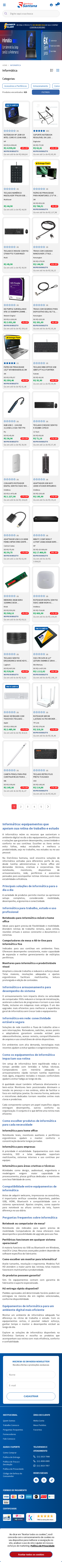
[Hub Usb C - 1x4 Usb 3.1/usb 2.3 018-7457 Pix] (16, 405)
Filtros (46, 92)
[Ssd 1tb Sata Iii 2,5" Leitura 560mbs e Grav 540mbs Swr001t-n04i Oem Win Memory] (45, 637)
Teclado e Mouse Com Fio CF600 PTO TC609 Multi (16, 252)
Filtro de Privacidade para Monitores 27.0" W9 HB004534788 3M (45, 194)
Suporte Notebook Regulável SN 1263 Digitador (42, 136)
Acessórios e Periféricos (15, 86)
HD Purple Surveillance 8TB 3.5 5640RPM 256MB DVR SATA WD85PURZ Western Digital (15, 310)
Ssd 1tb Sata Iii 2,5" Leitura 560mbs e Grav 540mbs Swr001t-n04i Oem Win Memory (45, 659)
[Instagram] (44, 1480)
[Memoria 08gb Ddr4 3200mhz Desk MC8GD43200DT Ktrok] (16, 579)
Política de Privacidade (42, 1545)
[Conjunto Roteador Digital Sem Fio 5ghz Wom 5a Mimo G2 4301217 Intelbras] (16, 463)
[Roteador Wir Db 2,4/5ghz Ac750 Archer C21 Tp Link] (45, 696)
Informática (15, 65)
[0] (56, 4)
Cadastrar (31, 1396)
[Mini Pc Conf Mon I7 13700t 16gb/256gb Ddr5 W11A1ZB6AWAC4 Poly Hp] (45, 519)
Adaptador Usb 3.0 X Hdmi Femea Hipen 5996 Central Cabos (16, 540)
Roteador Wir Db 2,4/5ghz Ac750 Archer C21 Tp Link (44, 717)
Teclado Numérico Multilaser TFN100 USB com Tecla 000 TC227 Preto (14, 194)
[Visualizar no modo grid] (58, 70)
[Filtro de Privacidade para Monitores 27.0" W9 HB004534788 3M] (45, 172)
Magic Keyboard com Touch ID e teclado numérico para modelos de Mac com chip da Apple (16, 717)
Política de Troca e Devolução (11, 1463)
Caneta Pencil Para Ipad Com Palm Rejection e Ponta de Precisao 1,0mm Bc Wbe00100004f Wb (16, 776)
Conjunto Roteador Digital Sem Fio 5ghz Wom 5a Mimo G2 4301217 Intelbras (16, 485)
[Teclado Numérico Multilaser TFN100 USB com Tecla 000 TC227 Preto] (16, 172)
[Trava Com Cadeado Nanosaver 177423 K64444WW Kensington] (45, 230)
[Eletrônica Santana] (27, 5)
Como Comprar (10, 1452)
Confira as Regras (37, 27)
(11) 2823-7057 (43, 1465)
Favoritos (37, 1429)
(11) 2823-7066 (43, 1456)
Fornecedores (9, 1434)
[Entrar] (51, 5)
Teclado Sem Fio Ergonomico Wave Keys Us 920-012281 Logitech (15, 659)
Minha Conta (38, 1420)
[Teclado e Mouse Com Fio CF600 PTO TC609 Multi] (16, 230)
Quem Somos (9, 1420)
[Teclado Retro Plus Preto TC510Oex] (45, 754)
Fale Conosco (9, 1438)
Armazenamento (40, 86)
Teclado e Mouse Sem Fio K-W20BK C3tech (45, 426)
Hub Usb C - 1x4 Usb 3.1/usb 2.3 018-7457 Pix (14, 426)
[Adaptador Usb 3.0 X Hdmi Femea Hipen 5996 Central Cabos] (16, 519)
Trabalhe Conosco (11, 1425)
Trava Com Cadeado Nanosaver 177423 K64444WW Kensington (44, 252)
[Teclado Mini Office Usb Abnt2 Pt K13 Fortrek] (45, 346)
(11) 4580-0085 (43, 1461)
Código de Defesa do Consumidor (12, 1475)
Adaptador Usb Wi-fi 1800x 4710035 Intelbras (44, 484)
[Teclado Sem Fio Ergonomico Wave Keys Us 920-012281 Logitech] (16, 637)
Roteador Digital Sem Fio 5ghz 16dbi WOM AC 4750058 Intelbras (45, 601)
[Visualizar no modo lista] (52, 70)
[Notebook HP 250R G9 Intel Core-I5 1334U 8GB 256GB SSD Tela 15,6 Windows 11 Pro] (16, 114)
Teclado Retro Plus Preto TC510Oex (43, 775)
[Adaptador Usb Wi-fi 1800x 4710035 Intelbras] (45, 463)
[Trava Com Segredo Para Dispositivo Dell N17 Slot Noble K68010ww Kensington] (45, 288)
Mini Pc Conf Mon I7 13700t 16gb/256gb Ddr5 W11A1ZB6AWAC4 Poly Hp (45, 540)
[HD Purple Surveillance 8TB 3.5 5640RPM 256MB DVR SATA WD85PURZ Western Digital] (16, 288)
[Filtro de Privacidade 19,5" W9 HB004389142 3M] (16, 346)
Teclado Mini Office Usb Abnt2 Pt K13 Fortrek (44, 368)
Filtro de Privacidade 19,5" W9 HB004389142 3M (15, 368)
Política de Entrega (11, 1457)
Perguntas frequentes (13, 1429)
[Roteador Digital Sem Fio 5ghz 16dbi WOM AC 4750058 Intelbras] (45, 579)
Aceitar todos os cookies (31, 1554)
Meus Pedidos (39, 1425)
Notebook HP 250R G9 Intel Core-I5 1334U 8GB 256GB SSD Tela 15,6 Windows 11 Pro (15, 136)
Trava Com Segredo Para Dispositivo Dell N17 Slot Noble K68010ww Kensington (45, 310)
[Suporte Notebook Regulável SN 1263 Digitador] (45, 114)
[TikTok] (51, 1480)
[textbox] (31, 13)
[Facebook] (36, 1480)
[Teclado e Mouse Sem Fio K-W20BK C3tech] (45, 405)
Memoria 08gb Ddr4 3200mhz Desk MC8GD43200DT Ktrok (14, 601)
